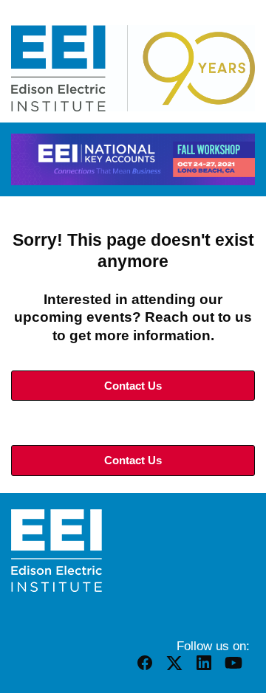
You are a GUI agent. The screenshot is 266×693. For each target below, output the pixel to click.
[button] (146, 668)
